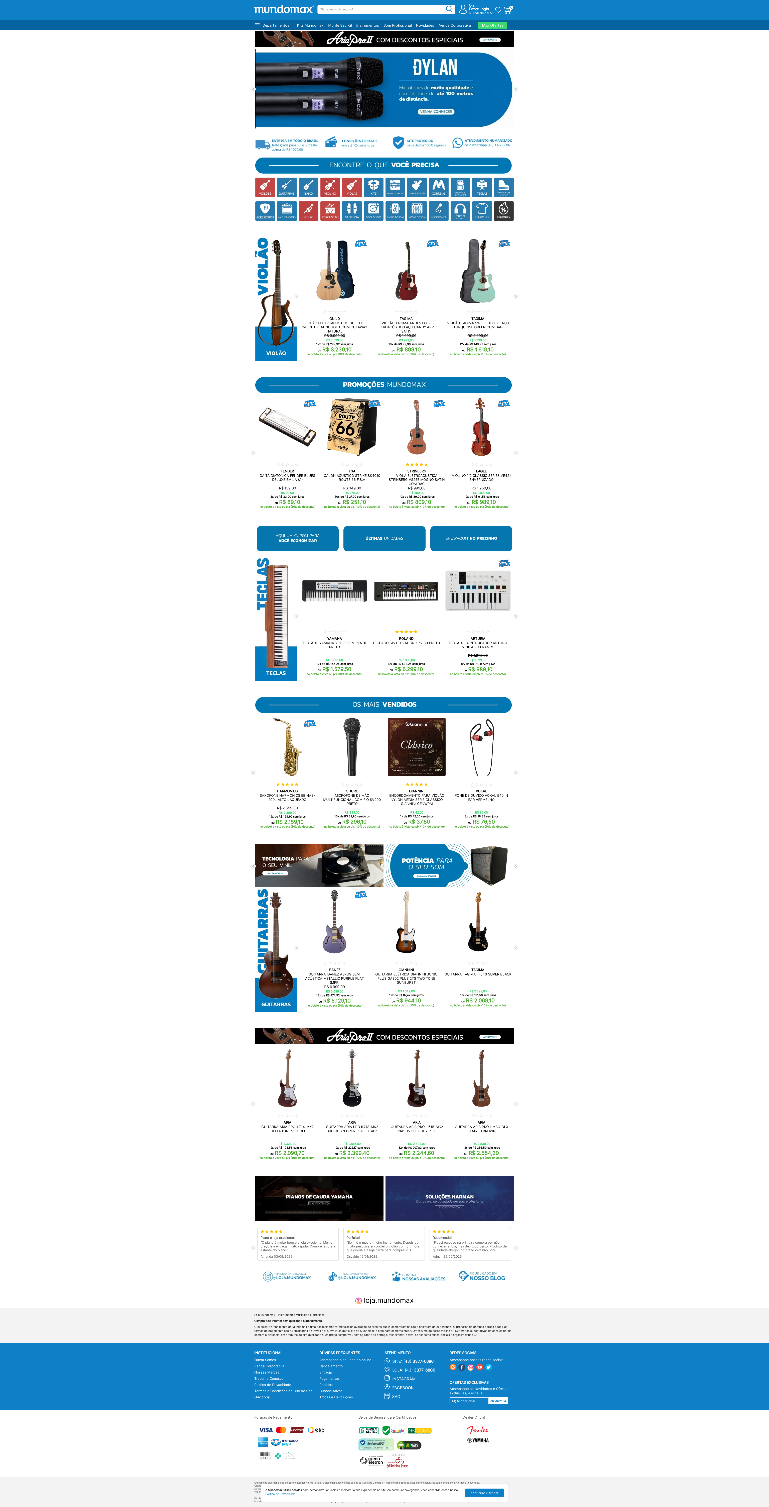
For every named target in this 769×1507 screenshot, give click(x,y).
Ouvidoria (262, 1397)
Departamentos (276, 25)
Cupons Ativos (330, 1391)
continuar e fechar (484, 1493)
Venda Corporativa (455, 25)
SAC (396, 1396)
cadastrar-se (481, 13)
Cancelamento (331, 1366)
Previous (253, 89)
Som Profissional (397, 25)
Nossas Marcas (266, 1372)
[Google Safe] (395, 1431)
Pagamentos (329, 1379)
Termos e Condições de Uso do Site (283, 1391)
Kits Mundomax (310, 25)
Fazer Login (479, 9)
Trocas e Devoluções (336, 1397)
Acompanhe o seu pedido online (345, 1360)
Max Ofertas (492, 25)
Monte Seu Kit (340, 25)
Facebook (403, 1387)
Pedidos (326, 1385)
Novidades (425, 25)
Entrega (325, 1372)
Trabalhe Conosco (269, 1379)
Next (516, 89)
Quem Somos (265, 1360)
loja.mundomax (388, 1300)
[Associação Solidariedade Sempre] (398, 1462)
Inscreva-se (498, 1400)
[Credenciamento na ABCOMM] (421, 1431)
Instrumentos (367, 25)
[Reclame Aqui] (377, 1445)
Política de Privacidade (272, 1385)
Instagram (404, 1379)
